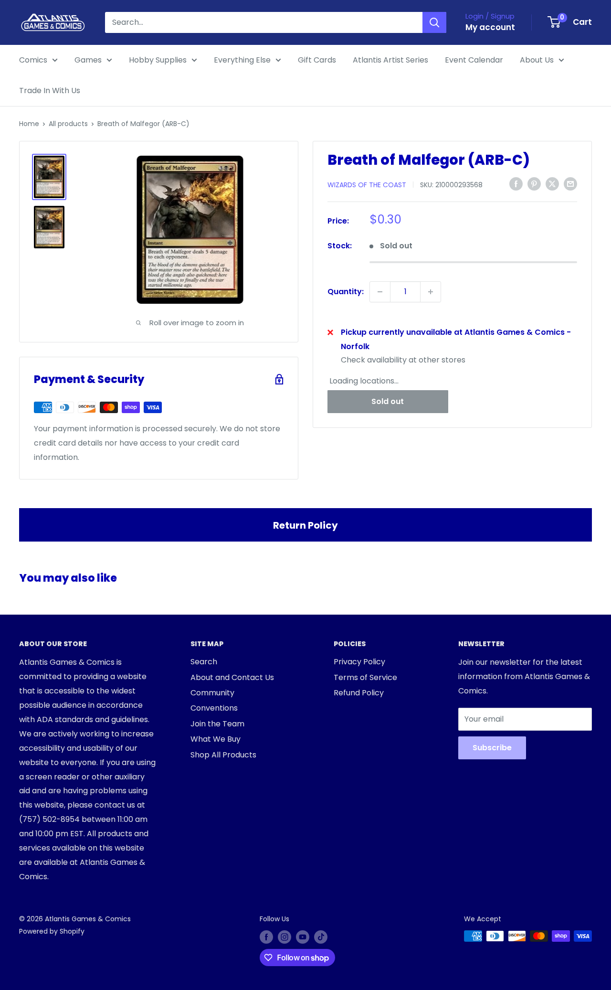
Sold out (387, 400)
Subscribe (492, 747)
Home (29, 123)
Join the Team (217, 723)
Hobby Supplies (158, 59)
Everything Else (242, 59)
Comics (33, 59)
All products (68, 123)
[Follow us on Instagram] (284, 937)
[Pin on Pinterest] (534, 184)
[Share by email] (570, 184)
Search (203, 661)
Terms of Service (365, 677)
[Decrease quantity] (380, 292)
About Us (537, 59)
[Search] (434, 22)
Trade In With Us (49, 90)
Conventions (214, 708)
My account (490, 27)
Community (212, 692)
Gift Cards (317, 59)
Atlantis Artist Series (390, 59)
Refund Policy (359, 692)
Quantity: (345, 291)
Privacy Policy (359, 661)
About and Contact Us (232, 677)
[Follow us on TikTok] (320, 937)
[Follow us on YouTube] (302, 937)
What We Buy (215, 739)
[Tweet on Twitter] (552, 184)
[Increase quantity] (431, 292)
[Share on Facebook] (516, 184)
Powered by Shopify (51, 931)
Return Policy (305, 525)
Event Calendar (474, 59)
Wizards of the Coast (366, 184)
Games (88, 59)
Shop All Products (223, 754)
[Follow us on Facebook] (266, 937)
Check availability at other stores (403, 359)
